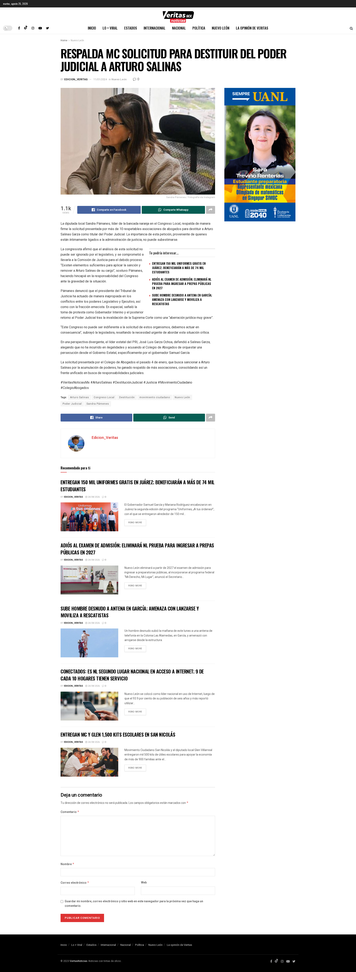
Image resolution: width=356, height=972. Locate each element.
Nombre (67, 864)
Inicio (92, 28)
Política (198, 28)
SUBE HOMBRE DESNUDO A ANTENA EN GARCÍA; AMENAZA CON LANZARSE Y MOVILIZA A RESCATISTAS (182, 299)
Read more (135, 522)
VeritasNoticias (78, 961)
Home (64, 40)
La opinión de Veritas (252, 28)
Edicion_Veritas (76, 79)
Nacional (179, 28)
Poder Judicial (72, 404)
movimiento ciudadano (154, 397)
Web (144, 882)
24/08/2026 (93, 497)
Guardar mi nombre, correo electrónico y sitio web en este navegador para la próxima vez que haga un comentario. (134, 903)
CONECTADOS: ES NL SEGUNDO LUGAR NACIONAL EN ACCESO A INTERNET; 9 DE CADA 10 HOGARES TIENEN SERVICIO (132, 674)
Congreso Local (104, 397)
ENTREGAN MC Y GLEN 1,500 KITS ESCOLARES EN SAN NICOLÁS (118, 734)
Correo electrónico (75, 883)
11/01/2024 (100, 79)
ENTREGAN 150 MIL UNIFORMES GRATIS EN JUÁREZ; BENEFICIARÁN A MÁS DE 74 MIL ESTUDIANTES (179, 267)
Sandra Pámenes (98, 404)
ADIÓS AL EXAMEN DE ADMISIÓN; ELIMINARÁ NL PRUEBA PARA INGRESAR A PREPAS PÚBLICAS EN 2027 (181, 283)
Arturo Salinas (79, 397)
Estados (130, 28)
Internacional (154, 28)
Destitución (127, 397)
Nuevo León (220, 28)
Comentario (70, 812)
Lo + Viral (110, 28)
